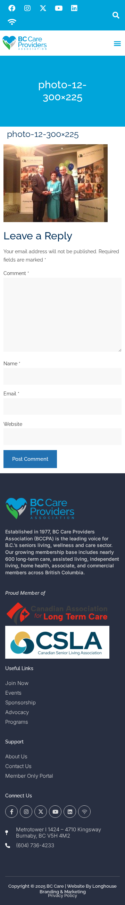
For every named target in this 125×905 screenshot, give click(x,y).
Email (11, 393)
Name (11, 363)
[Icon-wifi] (84, 811)
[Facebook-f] (11, 811)
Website (12, 424)
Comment (16, 273)
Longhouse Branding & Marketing (78, 889)
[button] (116, 15)
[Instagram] (27, 8)
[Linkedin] (74, 8)
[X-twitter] (43, 8)
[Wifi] (12, 22)
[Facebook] (12, 8)
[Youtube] (59, 8)
